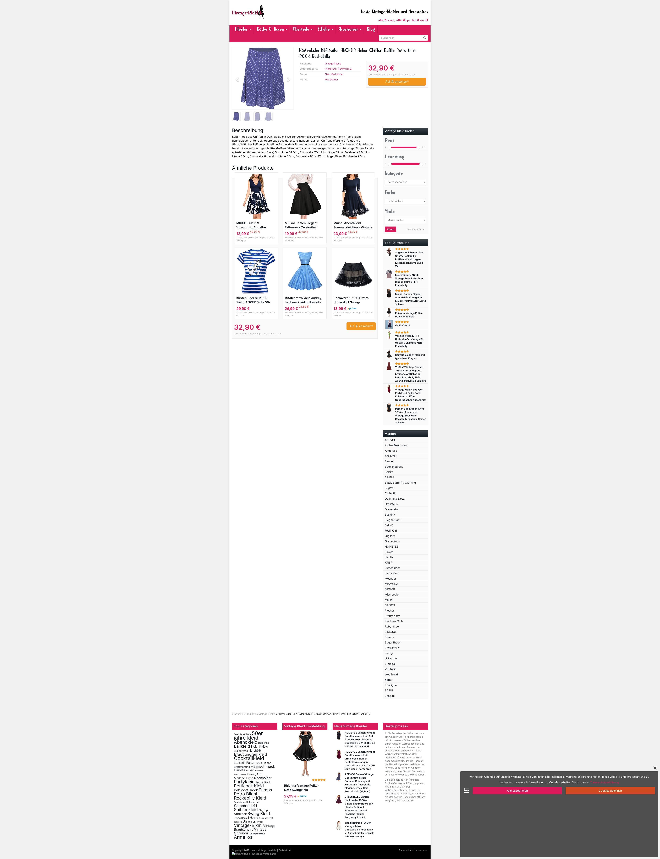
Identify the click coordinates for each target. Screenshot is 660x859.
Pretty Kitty (392, 616)
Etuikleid (240, 762)
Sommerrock (345, 68)
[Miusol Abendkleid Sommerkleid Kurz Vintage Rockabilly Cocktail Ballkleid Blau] (353, 196)
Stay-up (263, 810)
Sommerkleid (245, 805)
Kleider (242, 29)
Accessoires (348, 29)
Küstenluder (331, 79)
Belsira (389, 472)
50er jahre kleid (248, 735)
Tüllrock (238, 822)
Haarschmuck (263, 766)
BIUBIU (389, 477)
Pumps (265, 789)
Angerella (391, 450)
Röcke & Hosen (270, 29)
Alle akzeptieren (517, 790)
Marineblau (337, 74)
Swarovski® (392, 647)
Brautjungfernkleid (250, 754)
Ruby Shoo (392, 626)
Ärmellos (243, 837)
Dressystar (392, 509)
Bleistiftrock (241, 750)
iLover (389, 552)
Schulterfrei (252, 802)
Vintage (390, 663)
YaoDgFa (391, 685)
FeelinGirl (391, 530)
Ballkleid (242, 746)
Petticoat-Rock (246, 790)
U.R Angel (391, 658)
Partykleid (244, 781)
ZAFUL (389, 690)
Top (270, 817)
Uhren (247, 821)
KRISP (388, 562)
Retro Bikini (245, 793)
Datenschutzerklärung (604, 782)
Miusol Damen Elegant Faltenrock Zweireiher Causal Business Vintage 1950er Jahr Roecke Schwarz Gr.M (303, 225)
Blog (371, 29)
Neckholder (263, 778)
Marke (390, 211)
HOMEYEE (391, 546)
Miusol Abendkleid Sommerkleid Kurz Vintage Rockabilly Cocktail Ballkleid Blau (352, 225)
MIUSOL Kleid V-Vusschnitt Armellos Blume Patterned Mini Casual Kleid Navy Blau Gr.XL (253, 225)
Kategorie (394, 173)
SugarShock (392, 642)
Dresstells (391, 504)
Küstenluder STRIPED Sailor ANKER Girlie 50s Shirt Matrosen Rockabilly (255, 300)
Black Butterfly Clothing (400, 482)
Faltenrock (331, 68)
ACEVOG (390, 440)
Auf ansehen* (397, 81)
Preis (389, 140)
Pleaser (389, 610)
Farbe (390, 192)
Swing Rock (240, 818)
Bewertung (394, 156)
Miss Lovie (392, 594)
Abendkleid (245, 742)
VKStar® (390, 669)
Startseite (237, 713)
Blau (327, 74)
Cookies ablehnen (610, 790)
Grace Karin (392, 541)
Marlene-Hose (243, 778)
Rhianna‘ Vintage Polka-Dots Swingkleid (301, 788)
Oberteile (302, 29)
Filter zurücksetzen (415, 229)
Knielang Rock (255, 774)
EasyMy (390, 514)
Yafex (388, 679)
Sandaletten (240, 802)
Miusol (389, 600)
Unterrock (257, 821)
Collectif (390, 493)
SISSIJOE (391, 632)
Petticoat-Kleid (249, 785)
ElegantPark (392, 520)
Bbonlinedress (394, 466)
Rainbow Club (394, 621)
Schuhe (324, 29)
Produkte (251, 713)
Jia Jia (389, 557)
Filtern (390, 229)
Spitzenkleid (246, 809)
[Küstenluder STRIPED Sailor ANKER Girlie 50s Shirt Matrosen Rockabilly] (256, 271)
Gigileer (390, 536)
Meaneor (390, 578)
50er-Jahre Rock (242, 734)
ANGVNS (391, 456)
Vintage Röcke (333, 63)
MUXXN (390, 605)
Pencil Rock (263, 782)
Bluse (255, 750)
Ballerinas (263, 742)
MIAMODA (391, 584)
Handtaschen (244, 770)
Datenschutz (406, 850)
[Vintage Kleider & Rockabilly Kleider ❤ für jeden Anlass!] (263, 12)
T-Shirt (253, 817)
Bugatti (389, 488)
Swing (389, 653)
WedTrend (391, 674)
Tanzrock (263, 818)
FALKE (389, 525)
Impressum (421, 850)
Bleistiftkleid (259, 746)
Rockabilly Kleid (250, 798)
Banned (389, 461)
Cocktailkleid (249, 758)
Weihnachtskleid (257, 834)
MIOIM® (390, 589)
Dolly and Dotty (395, 498)
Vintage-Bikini (248, 825)
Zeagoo (390, 695)
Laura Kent (392, 573)
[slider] (389, 147)
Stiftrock (240, 814)
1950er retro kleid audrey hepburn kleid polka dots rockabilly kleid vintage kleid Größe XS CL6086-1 (303, 300)
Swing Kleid (259, 813)
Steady (389, 637)
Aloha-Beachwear (396, 445)
